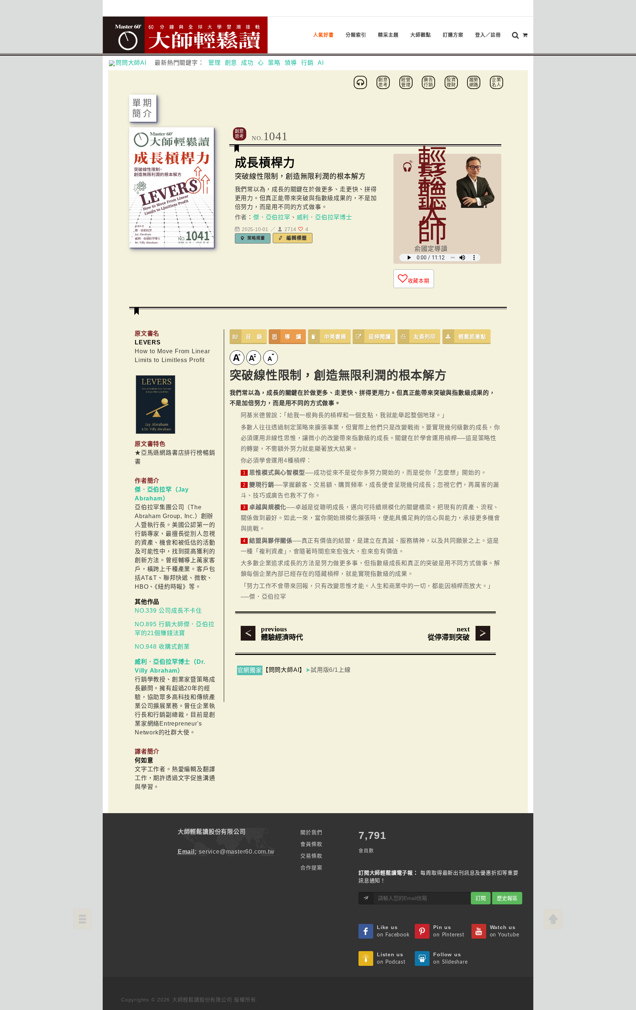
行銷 (307, 63)
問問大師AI (134, 63)
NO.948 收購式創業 (162, 647)
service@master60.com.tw (236, 851)
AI (321, 63)
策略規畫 (255, 238)
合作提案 (311, 868)
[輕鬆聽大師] (361, 82)
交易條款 (311, 856)
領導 (291, 63)
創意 (231, 63)
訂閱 (481, 898)
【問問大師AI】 (283, 670)
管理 (214, 63)
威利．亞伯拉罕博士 (324, 217)
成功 (247, 63)
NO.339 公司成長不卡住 (168, 610)
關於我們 (311, 832)
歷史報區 (507, 898)
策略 (274, 63)
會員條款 (311, 844)
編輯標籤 (296, 238)
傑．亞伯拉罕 (271, 217)
